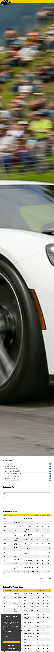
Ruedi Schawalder (17, 543)
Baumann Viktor (18, 527)
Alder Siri (16, 556)
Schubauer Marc (18, 601)
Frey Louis (16, 535)
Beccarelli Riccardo (16, 539)
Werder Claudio (18, 607)
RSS (4, 573)
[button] (11, 648)
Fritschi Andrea (17, 597)
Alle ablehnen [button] (11, 645)
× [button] (19, 615)
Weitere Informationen (15, 626)
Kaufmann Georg (16, 518)
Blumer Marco (17, 593)
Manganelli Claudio (16, 610)
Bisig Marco (17, 564)
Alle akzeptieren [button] (11, 642)
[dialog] (11, 632)
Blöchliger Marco (18, 604)
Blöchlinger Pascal (16, 560)
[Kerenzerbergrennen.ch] (6, 5)
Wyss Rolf (16, 530)
